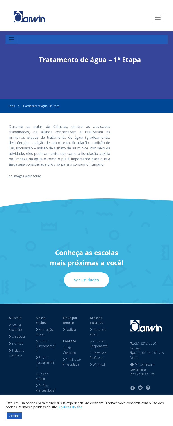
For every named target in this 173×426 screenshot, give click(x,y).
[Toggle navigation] (158, 17)
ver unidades (86, 279)
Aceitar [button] (14, 416)
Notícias (71, 329)
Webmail (98, 364)
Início (12, 106)
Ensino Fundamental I (45, 346)
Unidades (18, 336)
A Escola (15, 318)
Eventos (17, 343)
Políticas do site (70, 407)
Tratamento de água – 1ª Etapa (41, 106)
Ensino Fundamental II (45, 362)
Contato (69, 341)
